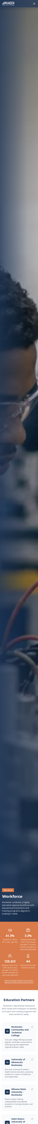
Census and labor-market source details (18, 980)
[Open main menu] (34, 3)
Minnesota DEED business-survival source (19, 982)
